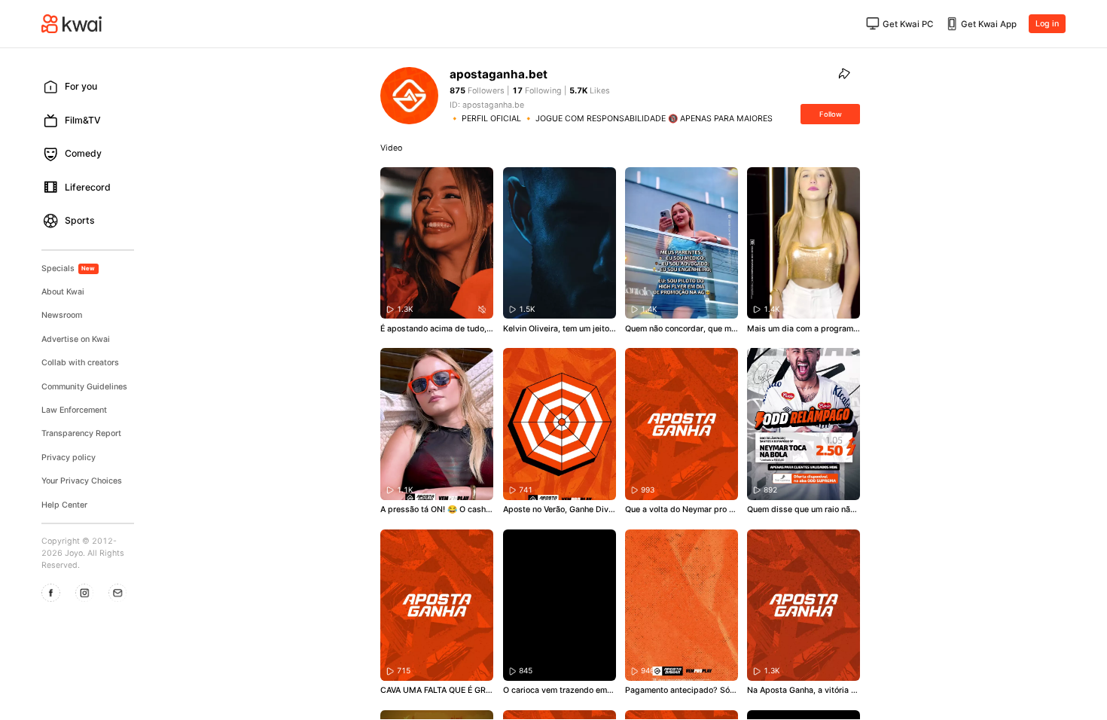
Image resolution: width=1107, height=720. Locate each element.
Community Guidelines (84, 387)
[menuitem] (92, 86)
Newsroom (61, 315)
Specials (68, 268)
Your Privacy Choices (81, 481)
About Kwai (62, 292)
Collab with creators (80, 363)
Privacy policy (68, 457)
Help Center (64, 505)
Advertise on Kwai (75, 339)
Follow (830, 114)
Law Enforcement (74, 410)
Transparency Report (81, 433)
